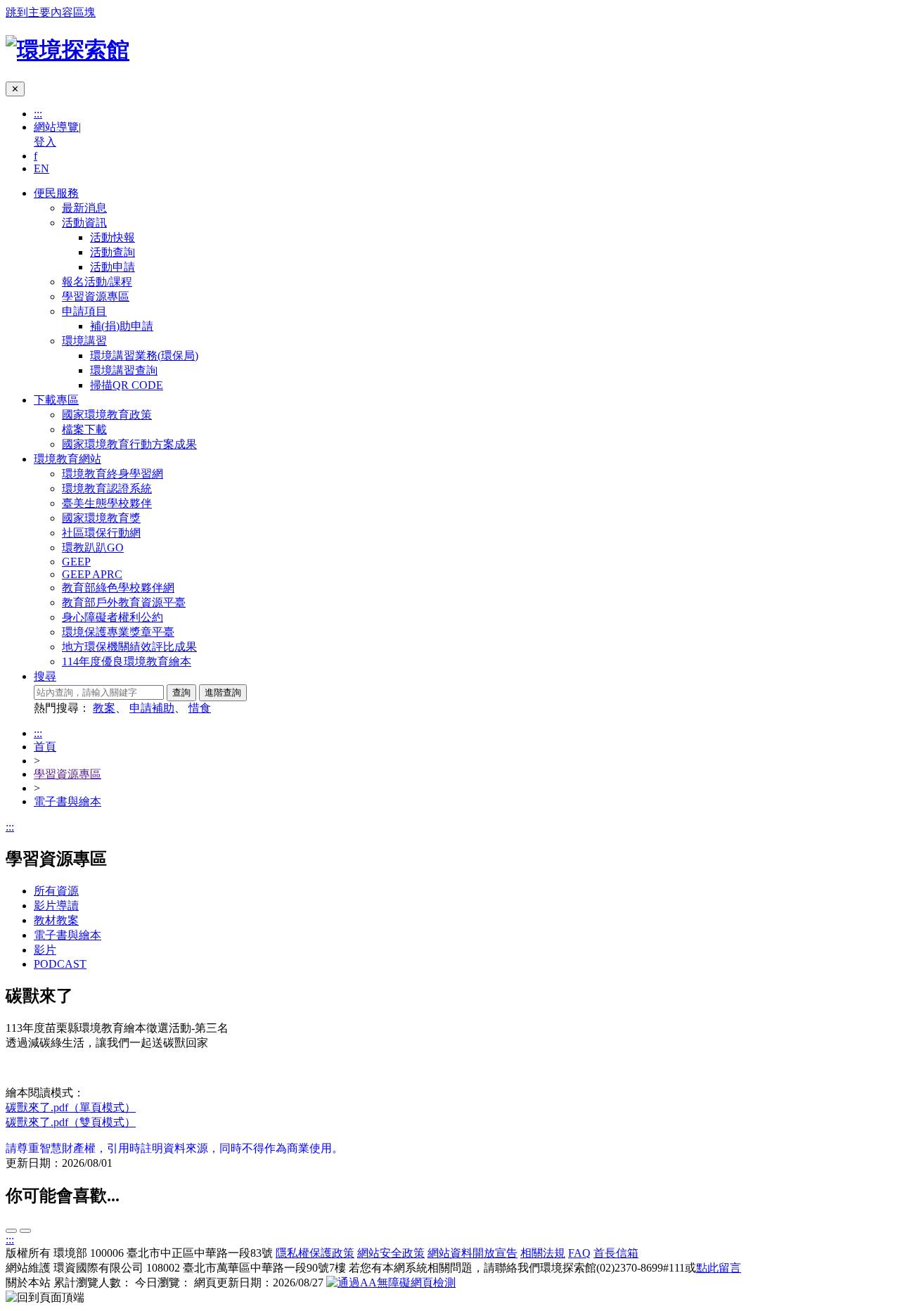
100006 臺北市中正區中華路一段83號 (181, 1253)
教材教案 (56, 920)
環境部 (70, 1253)
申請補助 (151, 708)
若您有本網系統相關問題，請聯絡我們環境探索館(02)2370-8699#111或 (545, 1268)
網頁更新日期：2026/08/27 (258, 1282)
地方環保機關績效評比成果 (129, 647)
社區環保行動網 (101, 533)
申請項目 (84, 311)
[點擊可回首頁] (67, 50)
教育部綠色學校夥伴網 (118, 588)
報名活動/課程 (97, 282)
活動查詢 (112, 252)
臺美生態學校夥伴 (107, 503)
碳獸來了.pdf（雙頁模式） (71, 1122)
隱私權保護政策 (315, 1253)
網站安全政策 (391, 1253)
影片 (45, 950)
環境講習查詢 (124, 370)
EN (41, 168)
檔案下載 (84, 429)
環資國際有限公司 (98, 1268)
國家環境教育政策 (107, 415)
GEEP (76, 562)
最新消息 (84, 208)
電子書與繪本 (67, 801)
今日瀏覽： (163, 1282)
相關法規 (542, 1253)
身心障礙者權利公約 (112, 617)
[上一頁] (25, 1231)
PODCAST (60, 964)
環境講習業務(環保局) (144, 356)
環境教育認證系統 (107, 488)
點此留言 (718, 1268)
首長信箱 (615, 1253)
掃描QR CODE (126, 385)
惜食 (199, 708)
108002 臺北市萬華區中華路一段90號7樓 (246, 1268)
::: (38, 114)
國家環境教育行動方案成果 (129, 444)
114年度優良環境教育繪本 (126, 661)
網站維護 (28, 1268)
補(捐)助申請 (121, 326)
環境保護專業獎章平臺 (118, 632)
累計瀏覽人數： (92, 1282)
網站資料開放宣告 (473, 1253)
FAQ (579, 1253)
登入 (45, 142)
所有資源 (56, 891)
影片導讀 (56, 906)
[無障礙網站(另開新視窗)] (391, 1282)
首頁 (45, 747)
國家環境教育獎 (101, 518)
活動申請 (112, 267)
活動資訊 (84, 223)
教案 (104, 708)
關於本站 (28, 1282)
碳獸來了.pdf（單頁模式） (71, 1107)
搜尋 (45, 676)
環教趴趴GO (93, 548)
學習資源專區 (95, 296)
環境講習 (84, 341)
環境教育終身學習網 (112, 474)
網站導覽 (56, 127)
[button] (45, 1298)
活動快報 (112, 237)
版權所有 (28, 1253)
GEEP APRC (92, 574)
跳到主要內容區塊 (51, 12)
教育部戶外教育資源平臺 (124, 602)
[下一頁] (11, 1231)
